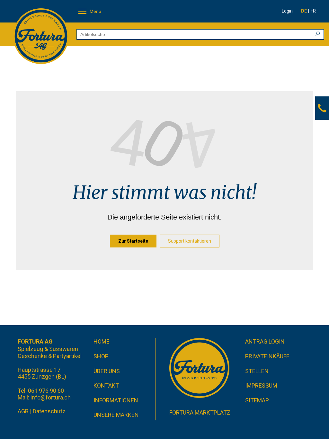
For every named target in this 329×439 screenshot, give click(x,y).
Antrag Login (265, 341)
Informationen (115, 400)
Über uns (106, 371)
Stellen (257, 371)
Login (287, 10)
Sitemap (257, 400)
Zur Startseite (133, 241)
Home (101, 341)
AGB (23, 411)
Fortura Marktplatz (199, 412)
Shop (101, 356)
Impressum (261, 385)
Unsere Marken (116, 414)
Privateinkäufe (267, 356)
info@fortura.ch (51, 397)
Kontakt (106, 385)
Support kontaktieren (189, 241)
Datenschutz (49, 411)
